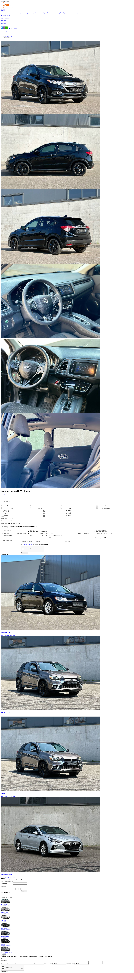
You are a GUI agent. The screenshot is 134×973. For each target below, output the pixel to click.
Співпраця (3, 20)
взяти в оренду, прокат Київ (8, 633)
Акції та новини (5, 18)
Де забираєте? (41, 533)
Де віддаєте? (101, 533)
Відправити (24, 891)
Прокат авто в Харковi (41, 13)
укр (2, 1)
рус (5, 1)
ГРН (1, 955)
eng (8, 1)
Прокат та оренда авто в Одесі (27, 13)
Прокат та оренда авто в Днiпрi (72, 13)
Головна (3, 9)
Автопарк (3, 10)
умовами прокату (28, 544)
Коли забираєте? (19, 533)
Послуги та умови (5, 15)
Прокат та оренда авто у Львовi (55, 13)
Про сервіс (3, 23)
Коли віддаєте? (79, 533)
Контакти (3, 25)
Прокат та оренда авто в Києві (11, 13)
